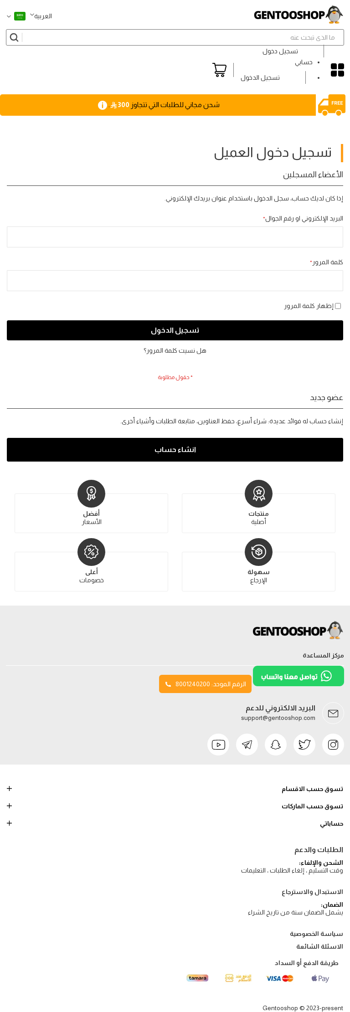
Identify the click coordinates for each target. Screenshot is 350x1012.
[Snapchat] (276, 744)
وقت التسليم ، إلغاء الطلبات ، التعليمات (292, 870)
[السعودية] (16, 15)
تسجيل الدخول (260, 77)
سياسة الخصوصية (316, 933)
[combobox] (175, 37)
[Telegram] (247, 744)
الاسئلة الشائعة (319, 946)
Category (337, 70)
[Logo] (298, 639)
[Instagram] (333, 744)
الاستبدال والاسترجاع (312, 891)
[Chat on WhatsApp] (298, 684)
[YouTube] (218, 744)
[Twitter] (304, 744)
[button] (41, 15)
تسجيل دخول (280, 51)
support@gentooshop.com (278, 717)
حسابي (304, 62)
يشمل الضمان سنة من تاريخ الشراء (295, 912)
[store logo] (298, 15)
